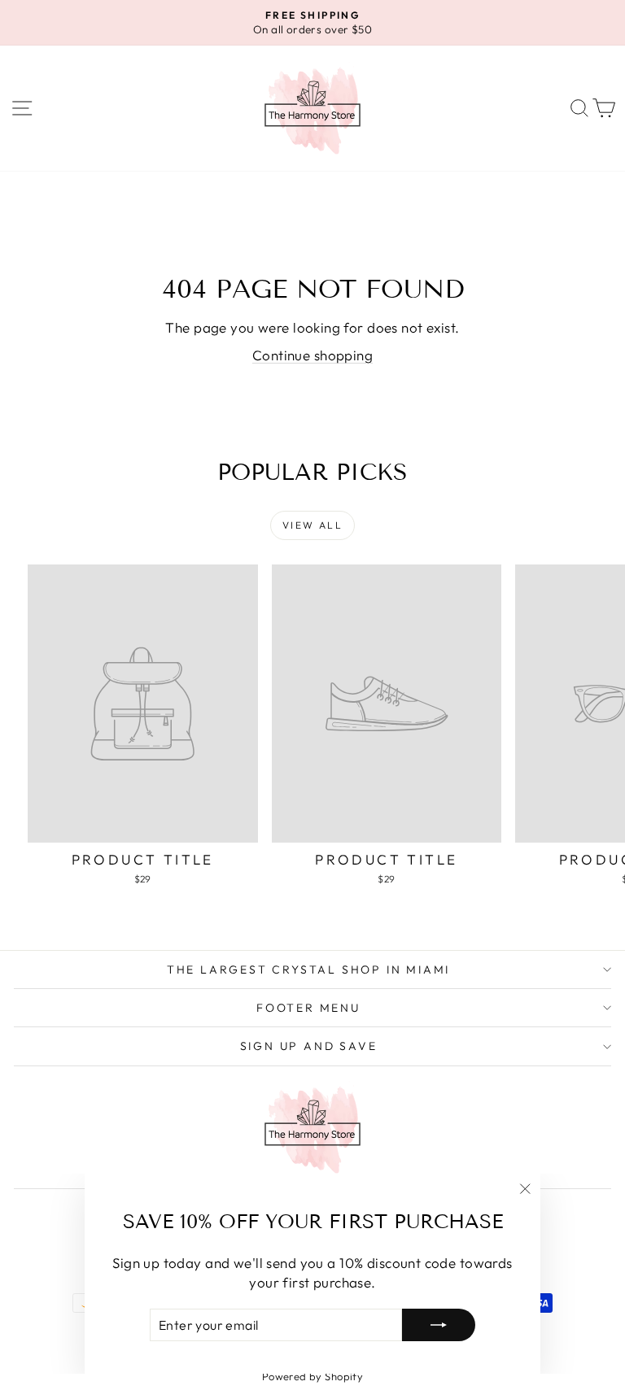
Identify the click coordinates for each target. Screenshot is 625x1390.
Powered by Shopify (313, 1376)
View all (312, 525)
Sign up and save (309, 1046)
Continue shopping (312, 355)
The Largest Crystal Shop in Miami (308, 969)
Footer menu (308, 1007)
